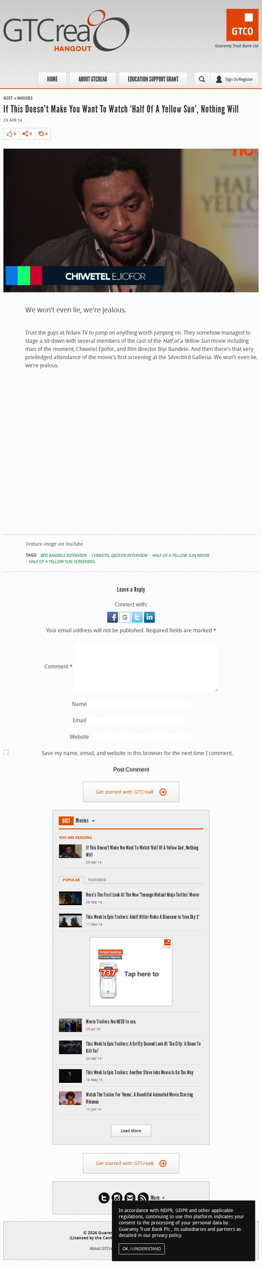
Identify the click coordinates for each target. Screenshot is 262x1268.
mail (130, 1198)
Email (79, 720)
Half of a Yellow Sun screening (62, 561)
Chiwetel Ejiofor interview (120, 555)
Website (79, 736)
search (202, 79)
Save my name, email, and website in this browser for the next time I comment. (137, 753)
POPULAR (71, 879)
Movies (24, 98)
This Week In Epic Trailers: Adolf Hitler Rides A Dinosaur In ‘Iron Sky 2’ (143, 917)
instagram (117, 1198)
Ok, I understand (141, 1249)
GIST (8, 98)
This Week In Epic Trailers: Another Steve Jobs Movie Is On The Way (139, 1072)
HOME (52, 79)
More (155, 1197)
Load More (131, 1131)
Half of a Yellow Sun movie (180, 555)
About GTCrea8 (92, 79)
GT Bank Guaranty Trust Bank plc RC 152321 (237, 30)
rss (143, 1198)
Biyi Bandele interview (64, 555)
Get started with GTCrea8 (125, 791)
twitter (104, 1198)
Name (79, 704)
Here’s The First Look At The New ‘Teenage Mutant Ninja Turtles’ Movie (142, 894)
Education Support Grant (153, 79)
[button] (113, 616)
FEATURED (97, 879)
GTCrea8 (66, 30)
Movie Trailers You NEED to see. (111, 1021)
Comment (58, 666)
